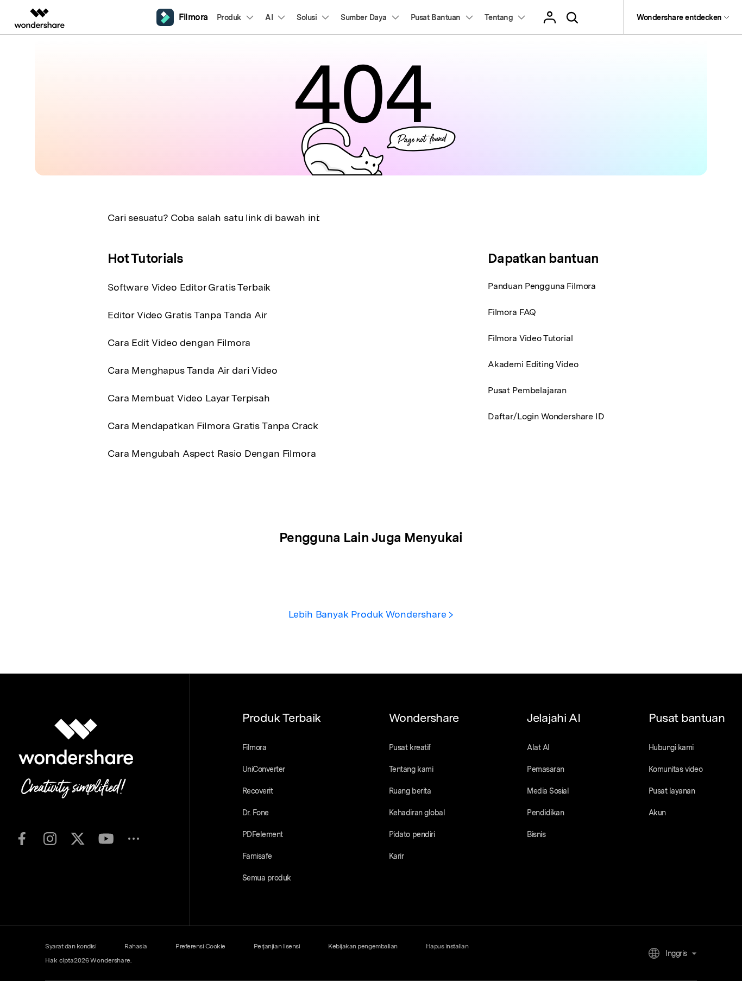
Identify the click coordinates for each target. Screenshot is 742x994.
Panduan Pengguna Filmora (542, 286)
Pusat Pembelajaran (527, 390)
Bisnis (536, 834)
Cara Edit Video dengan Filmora (179, 342)
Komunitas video (676, 769)
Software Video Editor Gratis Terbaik (189, 287)
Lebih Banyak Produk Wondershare (368, 614)
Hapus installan (447, 946)
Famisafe (257, 856)
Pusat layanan (672, 791)
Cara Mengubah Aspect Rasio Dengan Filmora (212, 453)
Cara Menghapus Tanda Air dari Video (192, 370)
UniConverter (263, 769)
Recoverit (257, 791)
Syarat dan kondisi (70, 946)
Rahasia (135, 946)
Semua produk (266, 877)
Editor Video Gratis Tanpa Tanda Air (187, 314)
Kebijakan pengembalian (362, 946)
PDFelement (262, 834)
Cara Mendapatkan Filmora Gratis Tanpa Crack (213, 425)
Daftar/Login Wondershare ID (546, 416)
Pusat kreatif (410, 747)
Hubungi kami (671, 747)
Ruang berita (410, 791)
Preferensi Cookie (200, 946)
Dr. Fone (255, 812)
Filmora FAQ (512, 312)
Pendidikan (545, 812)
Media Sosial (548, 791)
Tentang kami (411, 769)
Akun (657, 812)
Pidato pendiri (412, 834)
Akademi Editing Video (533, 364)
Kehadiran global (417, 812)
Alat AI (538, 747)
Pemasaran (545, 769)
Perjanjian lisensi (277, 946)
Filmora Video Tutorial (530, 338)
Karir (396, 856)
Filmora (254, 747)
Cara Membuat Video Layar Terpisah (189, 398)
